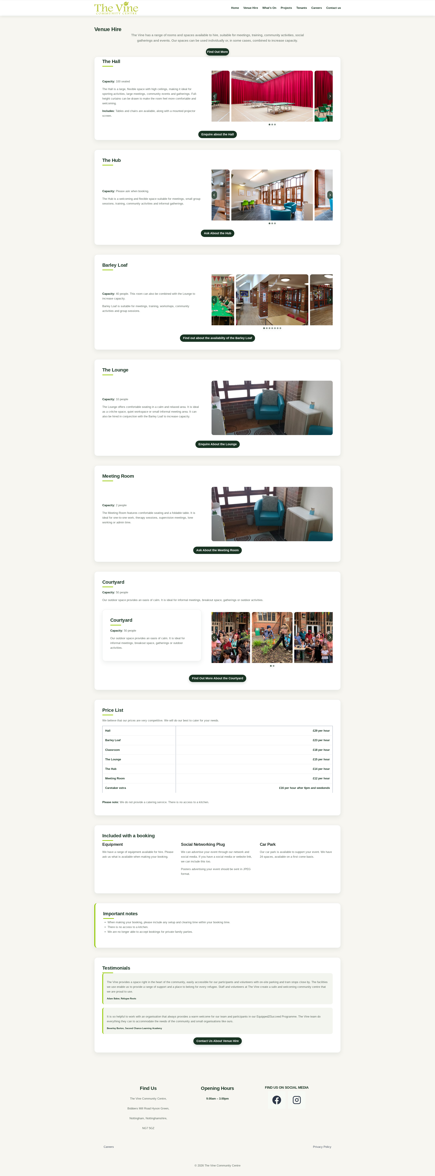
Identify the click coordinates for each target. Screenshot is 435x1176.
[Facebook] (276, 1100)
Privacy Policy (322, 1146)
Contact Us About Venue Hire (217, 1041)
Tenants (301, 8)
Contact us (333, 8)
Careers (316, 8)
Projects (286, 8)
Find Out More (217, 52)
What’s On (269, 8)
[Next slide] (330, 96)
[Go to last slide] (214, 96)
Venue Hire (250, 8)
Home (235, 8)
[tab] (269, 124)
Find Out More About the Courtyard (217, 678)
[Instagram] (297, 1100)
